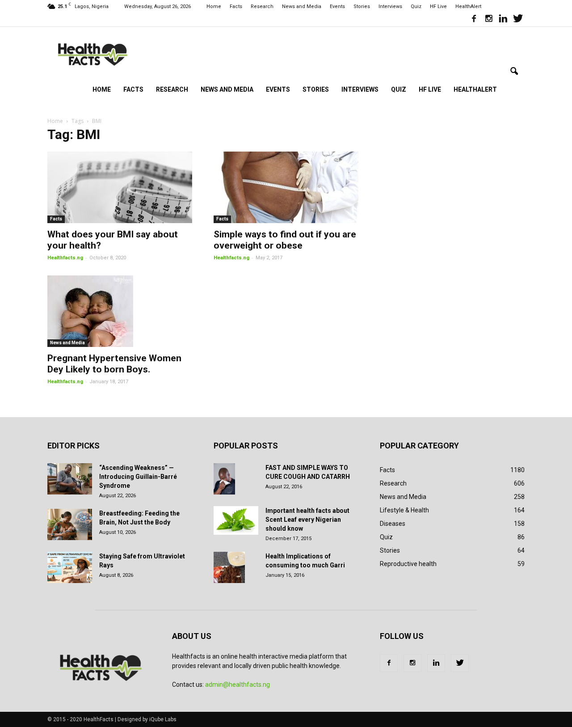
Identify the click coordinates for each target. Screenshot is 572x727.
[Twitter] (518, 19)
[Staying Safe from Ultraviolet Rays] (69, 567)
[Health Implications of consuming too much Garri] (229, 567)
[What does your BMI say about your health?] (119, 187)
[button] (514, 71)
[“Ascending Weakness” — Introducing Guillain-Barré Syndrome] (69, 479)
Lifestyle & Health (404, 510)
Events (337, 6)
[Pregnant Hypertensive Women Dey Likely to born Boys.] (119, 311)
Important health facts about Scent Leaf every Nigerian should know (307, 519)
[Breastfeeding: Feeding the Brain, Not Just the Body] (69, 524)
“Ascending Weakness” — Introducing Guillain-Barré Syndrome (138, 476)
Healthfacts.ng (65, 258)
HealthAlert (468, 6)
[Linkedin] (503, 19)
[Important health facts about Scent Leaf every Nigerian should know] (236, 520)
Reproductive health (408, 563)
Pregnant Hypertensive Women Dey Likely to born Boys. (114, 364)
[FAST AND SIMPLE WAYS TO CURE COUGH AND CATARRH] (224, 479)
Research (262, 6)
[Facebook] (473, 19)
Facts (236, 6)
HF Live (438, 6)
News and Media (301, 6)
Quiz (416, 6)
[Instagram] (488, 19)
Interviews (390, 6)
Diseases (392, 523)
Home (213, 6)
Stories (361, 6)
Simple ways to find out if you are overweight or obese (285, 240)
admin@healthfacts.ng (237, 684)
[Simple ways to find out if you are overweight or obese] (286, 187)
